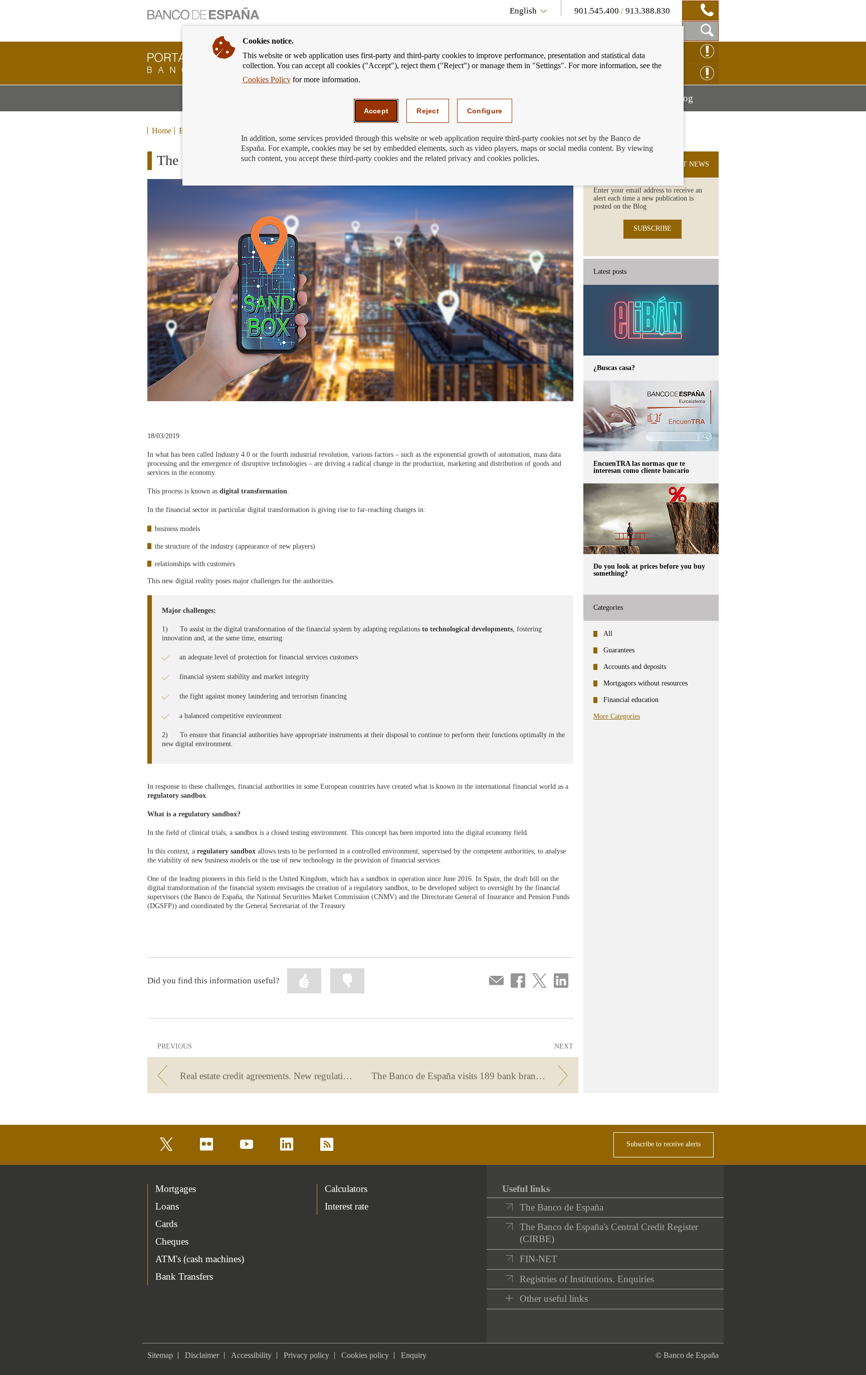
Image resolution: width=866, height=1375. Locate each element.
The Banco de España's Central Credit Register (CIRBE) (609, 1233)
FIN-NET (538, 1259)
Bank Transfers (184, 1276)
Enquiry (413, 1355)
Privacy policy (306, 1355)
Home (161, 131)
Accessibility (251, 1355)
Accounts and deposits (634, 666)
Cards (166, 1224)
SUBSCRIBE (652, 228)
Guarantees (618, 650)
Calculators (346, 1188)
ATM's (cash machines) (199, 1259)
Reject (427, 111)
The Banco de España (561, 1207)
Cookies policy (365, 1355)
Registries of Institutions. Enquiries (587, 1279)
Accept (376, 111)
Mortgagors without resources (645, 683)
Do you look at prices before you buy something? (649, 570)
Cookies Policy (267, 79)
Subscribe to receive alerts (663, 1144)
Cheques (171, 1241)
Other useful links (554, 1298)
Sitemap (160, 1355)
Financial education (631, 700)
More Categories (616, 716)
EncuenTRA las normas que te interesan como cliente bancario (641, 467)
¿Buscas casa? (614, 368)
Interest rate (346, 1206)
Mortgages (175, 1188)
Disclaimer (202, 1355)
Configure (485, 111)
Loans (167, 1206)
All (607, 633)
